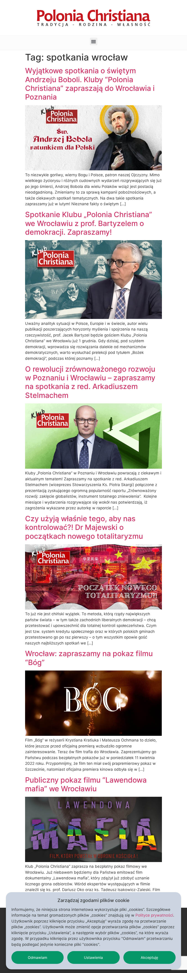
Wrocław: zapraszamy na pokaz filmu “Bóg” (89, 658)
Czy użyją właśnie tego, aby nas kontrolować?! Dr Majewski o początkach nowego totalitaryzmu (84, 527)
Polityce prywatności (154, 915)
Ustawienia (93, 957)
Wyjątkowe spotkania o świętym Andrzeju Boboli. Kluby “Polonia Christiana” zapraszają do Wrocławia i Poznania (90, 83)
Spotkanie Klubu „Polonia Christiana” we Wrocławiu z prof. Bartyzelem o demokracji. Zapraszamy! (88, 223)
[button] (93, 41)
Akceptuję (149, 957)
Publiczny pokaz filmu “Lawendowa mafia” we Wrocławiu (86, 784)
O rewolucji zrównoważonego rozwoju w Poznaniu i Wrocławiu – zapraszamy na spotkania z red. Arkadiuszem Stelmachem (90, 382)
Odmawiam (37, 957)
